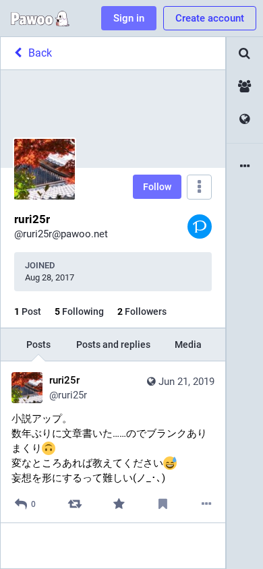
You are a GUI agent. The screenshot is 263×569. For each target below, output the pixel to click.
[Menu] (199, 187)
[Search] (245, 53)
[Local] (245, 86)
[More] (206, 504)
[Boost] (74, 504)
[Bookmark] (163, 504)
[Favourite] (118, 504)
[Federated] (245, 119)
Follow (157, 186)
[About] (245, 166)
